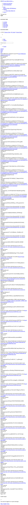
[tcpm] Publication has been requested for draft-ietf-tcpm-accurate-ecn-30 (13, 279)
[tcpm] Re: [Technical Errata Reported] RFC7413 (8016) (13, 207)
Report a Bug (7, 32)
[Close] (1, 499)
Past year (5, 27)
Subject (2, 48)
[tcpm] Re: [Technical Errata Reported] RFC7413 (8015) (13, 227)
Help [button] (4, 7)
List (1, 52)
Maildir (5, 503)
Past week (5, 24)
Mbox (2, 503)
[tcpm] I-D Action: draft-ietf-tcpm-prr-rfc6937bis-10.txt (14, 374)
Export (4, 46)
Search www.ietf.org (7, 3)
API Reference (13, 8)
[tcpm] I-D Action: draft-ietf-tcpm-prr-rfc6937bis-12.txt (14, 311)
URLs (8, 503)
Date (4, 39)
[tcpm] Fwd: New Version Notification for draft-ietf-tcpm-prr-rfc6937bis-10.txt (13, 354)
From (2, 50)
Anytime (5, 22)
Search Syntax (6, 8)
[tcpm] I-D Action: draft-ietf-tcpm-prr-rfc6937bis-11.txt (14, 321)
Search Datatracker (7, 4)
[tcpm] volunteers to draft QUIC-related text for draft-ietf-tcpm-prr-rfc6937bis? (14, 76)
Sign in (4, 12)
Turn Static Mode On (10, 10)
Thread (4, 40)
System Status (19, 32)
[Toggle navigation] (13, 1)
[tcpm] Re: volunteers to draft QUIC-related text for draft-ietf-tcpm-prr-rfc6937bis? (13, 65)
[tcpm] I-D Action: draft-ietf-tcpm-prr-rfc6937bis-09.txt (14, 384)
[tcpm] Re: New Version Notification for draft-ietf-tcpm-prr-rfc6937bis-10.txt (13, 343)
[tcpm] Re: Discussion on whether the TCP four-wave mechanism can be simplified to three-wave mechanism (14, 88)
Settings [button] (5, 9)
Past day (5, 23)
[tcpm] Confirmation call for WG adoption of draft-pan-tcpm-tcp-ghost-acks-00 (14, 99)
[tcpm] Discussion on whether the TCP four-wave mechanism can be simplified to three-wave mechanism (14, 197)
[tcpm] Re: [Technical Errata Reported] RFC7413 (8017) (13, 217)
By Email (13, 32)
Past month (5, 25)
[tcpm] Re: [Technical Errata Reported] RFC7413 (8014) (13, 237)
